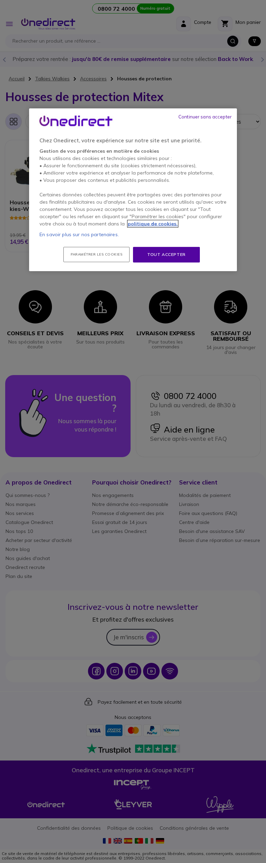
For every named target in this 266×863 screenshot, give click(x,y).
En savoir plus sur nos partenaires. (79, 234)
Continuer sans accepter (205, 116)
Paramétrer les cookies (96, 254)
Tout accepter (166, 254)
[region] (133, 189)
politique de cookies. (153, 224)
